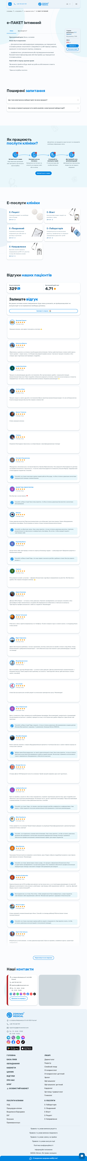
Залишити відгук (42, 311)
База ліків (12, 1059)
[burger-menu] (76, 4)
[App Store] (26, 1048)
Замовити (72, 45)
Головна (9, 11)
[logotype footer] (15, 1017)
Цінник (10, 1072)
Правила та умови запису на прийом (43, 1137)
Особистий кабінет (19, 1088)
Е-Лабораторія (29, 11)
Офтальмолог (49, 1081)
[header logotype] (43, 4)
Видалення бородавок (16, 1112)
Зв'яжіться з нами (43, 173)
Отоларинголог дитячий (54, 1074)
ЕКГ (8, 1115)
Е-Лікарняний (50, 1108)
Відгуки (11, 1076)
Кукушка (10, 1119)
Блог (9, 1084)
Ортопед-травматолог (53, 1092)
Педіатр (47, 1063)
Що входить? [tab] (22, 31)
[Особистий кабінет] (10, 4)
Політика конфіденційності (43, 1145)
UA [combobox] (67, 4)
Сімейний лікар (50, 1067)
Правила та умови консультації (43, 1141)
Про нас (11, 1080)
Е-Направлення (50, 1119)
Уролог (47, 1077)
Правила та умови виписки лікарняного (43, 1133)
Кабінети (11, 1068)
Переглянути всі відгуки (43, 958)
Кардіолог (48, 1088)
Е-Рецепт (48, 1115)
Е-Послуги (18, 11)
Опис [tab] (11, 31)
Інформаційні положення (43, 1150)
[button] (43, 100)
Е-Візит (47, 1112)
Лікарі (47, 1055)
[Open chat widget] (82, 1156)
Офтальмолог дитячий (53, 1085)
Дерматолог (49, 1060)
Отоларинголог (50, 1070)
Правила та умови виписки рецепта (44, 1129)
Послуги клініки (15, 1100)
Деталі (11, 219)
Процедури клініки (14, 1108)
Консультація (72, 49)
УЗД (8, 1105)
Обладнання (13, 1064)
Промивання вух (13, 1123)
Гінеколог (48, 1095)
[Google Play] (13, 1048)
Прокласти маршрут (18, 998)
